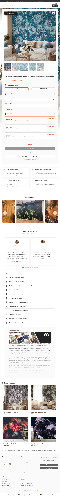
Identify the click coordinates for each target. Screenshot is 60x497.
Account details (5, 479)
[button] (53, 13)
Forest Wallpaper (25, 468)
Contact (23, 479)
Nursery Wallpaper (25, 472)
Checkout (4, 472)
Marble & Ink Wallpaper (26, 466)
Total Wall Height (9, 103)
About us (4, 462)
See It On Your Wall (31, 156)
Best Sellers (5, 468)
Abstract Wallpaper (25, 460)
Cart (3, 470)
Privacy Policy (24, 481)
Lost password (5, 485)
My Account (49, 465)
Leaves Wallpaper (25, 470)
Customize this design (10, 13)
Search (55, 6)
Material (9, 114)
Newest (4, 466)
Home (5, 450)
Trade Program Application (27, 485)
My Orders (49, 468)
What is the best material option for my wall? (15, 186)
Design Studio (5, 464)
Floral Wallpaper (12, 450)
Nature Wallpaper (25, 462)
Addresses (4, 481)
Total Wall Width (8, 97)
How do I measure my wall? (12, 175)
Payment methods (6, 483)
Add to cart (30, 148)
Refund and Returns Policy (27, 483)
